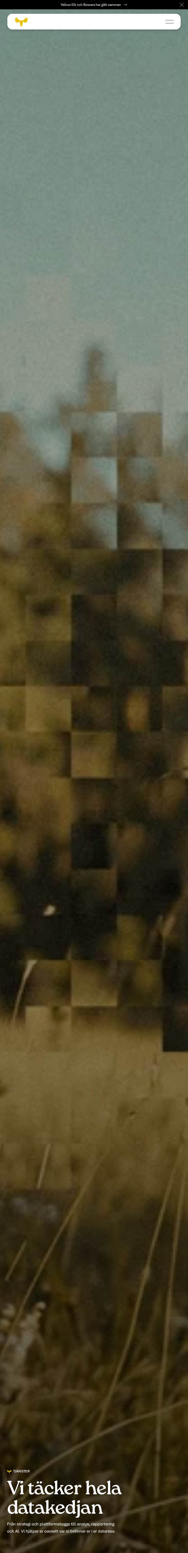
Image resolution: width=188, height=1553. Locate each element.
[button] (182, 4)
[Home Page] (21, 21)
